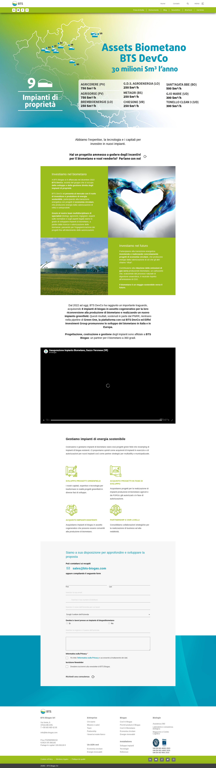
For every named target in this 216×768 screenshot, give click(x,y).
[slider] (106, 420)
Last (110, 587)
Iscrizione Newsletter (74, 662)
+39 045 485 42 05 (49, 727)
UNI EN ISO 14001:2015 (161, 750)
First (67, 587)
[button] (188, 4)
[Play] (44, 420)
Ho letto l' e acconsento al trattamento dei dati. (99, 658)
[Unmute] (168, 420)
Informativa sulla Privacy (77, 654)
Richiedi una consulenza (77, 677)
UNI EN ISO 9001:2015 (161, 752)
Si (70, 623)
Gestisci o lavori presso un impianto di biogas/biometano (90, 620)
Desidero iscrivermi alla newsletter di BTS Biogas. (90, 667)
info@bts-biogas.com (48, 733)
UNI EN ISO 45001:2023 (161, 748)
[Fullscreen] (172, 420)
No (112, 623)
